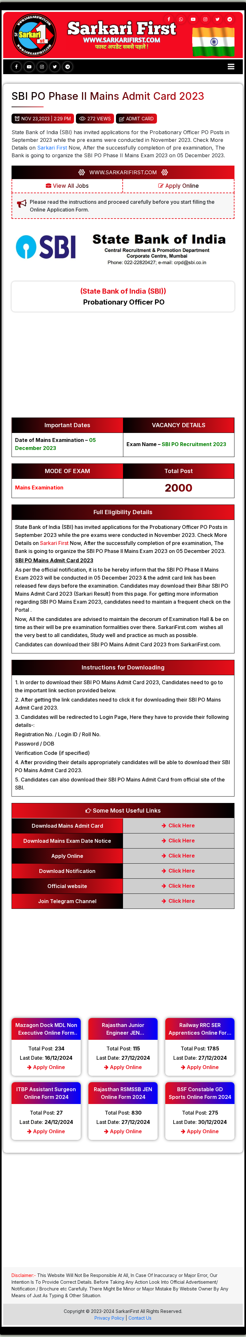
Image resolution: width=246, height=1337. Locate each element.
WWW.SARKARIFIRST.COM (123, 172)
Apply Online (181, 186)
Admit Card (140, 118)
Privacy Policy (109, 1318)
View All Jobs (70, 186)
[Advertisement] (123, 368)
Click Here (181, 825)
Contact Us (140, 1318)
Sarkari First (52, 147)
